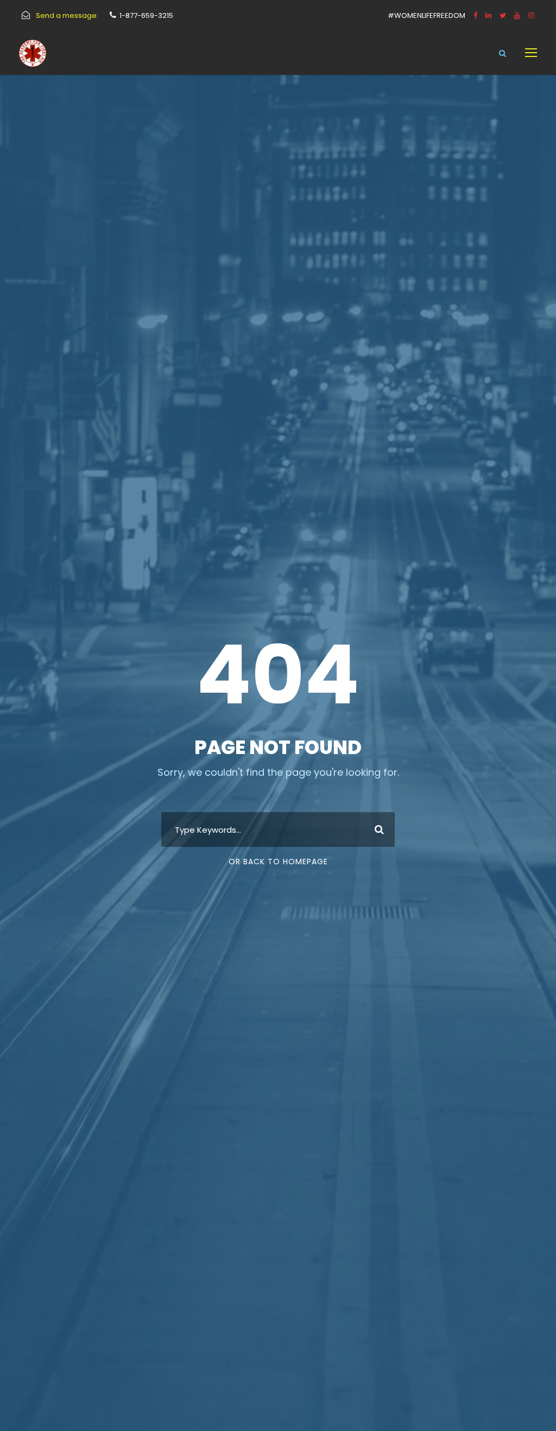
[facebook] (475, 15)
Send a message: (67, 15)
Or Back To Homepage (278, 861)
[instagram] (531, 15)
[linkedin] (488, 15)
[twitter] (503, 15)
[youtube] (517, 15)
